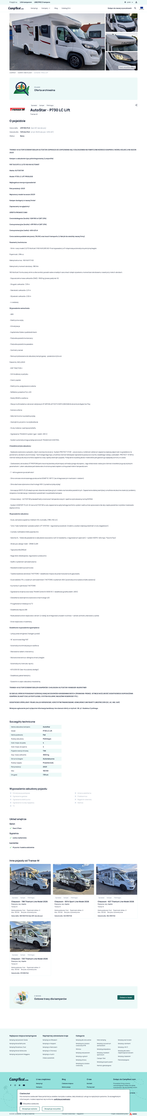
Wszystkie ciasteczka (31, 1104)
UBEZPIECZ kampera (42, 2)
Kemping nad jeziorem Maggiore (20, 1054)
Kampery (45, 8)
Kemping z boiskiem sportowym (103, 1054)
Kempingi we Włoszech (50, 1040)
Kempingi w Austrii (48, 1054)
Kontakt (89, 1083)
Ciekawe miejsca (67, 1083)
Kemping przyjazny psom (105, 1062)
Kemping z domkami (124, 1043)
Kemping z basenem (124, 1056)
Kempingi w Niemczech (50, 1047)
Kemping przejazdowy (104, 1049)
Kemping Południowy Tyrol (18, 1047)
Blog (56, 8)
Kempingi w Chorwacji (50, 1051)
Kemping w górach (82, 1056)
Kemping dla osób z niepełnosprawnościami (125, 1052)
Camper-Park (101, 1058)
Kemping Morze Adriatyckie (18, 1051)
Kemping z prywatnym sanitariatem (104, 1044)
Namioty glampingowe (104, 1065)
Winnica (78, 1049)
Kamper (41, 105)
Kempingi (34, 8)
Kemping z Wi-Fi (123, 1047)
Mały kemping (101, 1040)
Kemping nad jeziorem (83, 1053)
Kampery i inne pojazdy (25, 73)
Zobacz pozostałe (48, 1058)
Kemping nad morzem (125, 1040)
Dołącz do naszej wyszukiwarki (120, 8)
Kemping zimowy (81, 1060)
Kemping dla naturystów (83, 1040)
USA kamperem (26, 2)
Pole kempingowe (123, 1060)
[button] (48, 1079)
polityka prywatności (62, 1099)
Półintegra (50, 105)
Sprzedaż (34, 105)
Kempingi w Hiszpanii (49, 1043)
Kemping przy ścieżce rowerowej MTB (82, 1044)
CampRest (13, 73)
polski (129, 2)
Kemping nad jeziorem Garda (19, 1040)
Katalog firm (66, 8)
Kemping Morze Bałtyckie (18, 1043)
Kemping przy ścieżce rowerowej (82, 1064)
